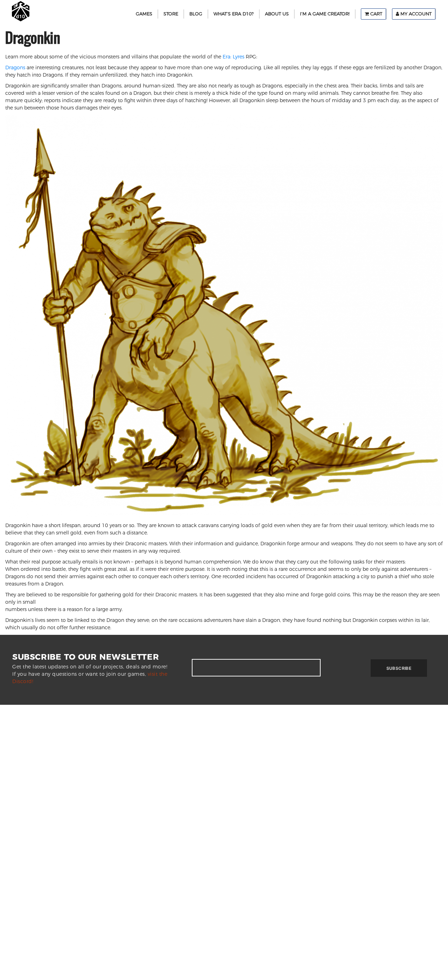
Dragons (15, 67)
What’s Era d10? (234, 13)
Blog (195, 13)
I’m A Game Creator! (325, 13)
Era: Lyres (233, 57)
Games (144, 13)
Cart (375, 13)
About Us (277, 13)
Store (170, 13)
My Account (415, 13)
